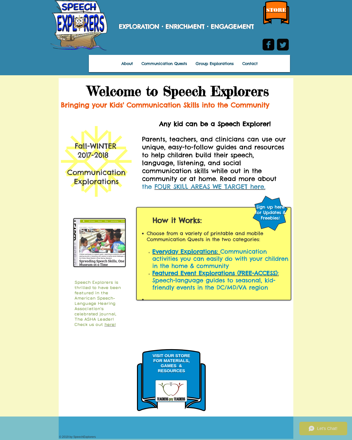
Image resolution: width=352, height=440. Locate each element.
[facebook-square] (268, 45)
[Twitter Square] (283, 45)
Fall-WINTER (90, 146)
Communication (96, 172)
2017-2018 (85, 155)
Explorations (96, 181)
